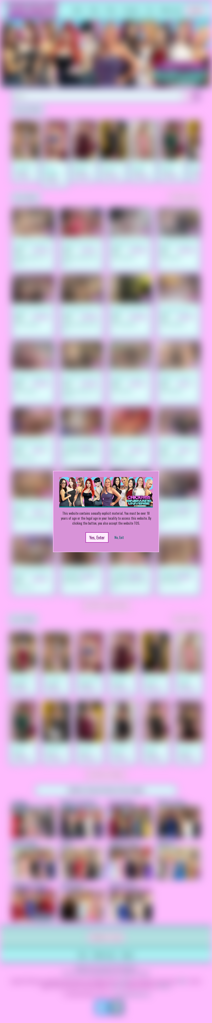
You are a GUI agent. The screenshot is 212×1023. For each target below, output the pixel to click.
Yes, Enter (97, 537)
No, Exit (119, 537)
